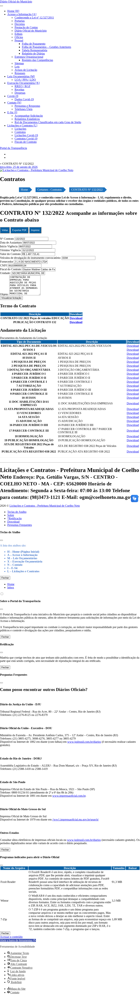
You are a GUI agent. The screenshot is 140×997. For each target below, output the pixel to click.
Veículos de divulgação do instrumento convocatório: (30, 257)
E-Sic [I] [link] (12, 112)
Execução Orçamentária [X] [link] (23, 83)
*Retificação (14, 518)
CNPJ (4, 265)
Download (13, 521)
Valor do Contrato (10, 254)
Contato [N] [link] (14, 102)
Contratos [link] (20, 132)
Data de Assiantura (11, 242)
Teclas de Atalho (16, 511)
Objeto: (4, 294)
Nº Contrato (7, 238)
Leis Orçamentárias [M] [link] (21, 76)
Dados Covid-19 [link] (24, 99)
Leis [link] (17, 66)
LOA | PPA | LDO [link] (25, 79)
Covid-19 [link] (12, 96)
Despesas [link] (20, 92)
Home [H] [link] (13, 11)
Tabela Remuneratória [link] (34, 50)
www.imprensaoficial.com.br (68, 795)
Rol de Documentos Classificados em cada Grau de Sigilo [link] (48, 122)
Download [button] (76, 318)
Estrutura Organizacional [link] (29, 56)
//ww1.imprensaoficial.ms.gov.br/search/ (75, 819)
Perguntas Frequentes (19, 524)
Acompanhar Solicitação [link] (29, 115)
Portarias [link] (20, 20)
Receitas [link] (19, 89)
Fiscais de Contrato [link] (26, 141)
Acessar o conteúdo (11, 936)
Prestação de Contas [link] (26, 27)
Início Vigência (9, 246)
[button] (18, 940)
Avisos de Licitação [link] (26, 69)
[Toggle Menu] (1, 5)
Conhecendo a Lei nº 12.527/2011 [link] (34, 17)
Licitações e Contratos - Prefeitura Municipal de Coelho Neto (44, 505)
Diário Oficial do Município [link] (31, 30)
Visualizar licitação (11, 298)
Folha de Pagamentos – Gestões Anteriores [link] (46, 47)
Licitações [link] (20, 128)
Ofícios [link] (19, 37)
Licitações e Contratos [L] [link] (22, 125)
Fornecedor (7, 261)
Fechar (5, 577)
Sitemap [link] (19, 63)
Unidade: (5, 273)
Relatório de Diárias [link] (33, 53)
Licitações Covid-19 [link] (26, 135)
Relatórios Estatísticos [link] (27, 118)
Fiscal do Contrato (11, 269)
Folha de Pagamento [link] (33, 43)
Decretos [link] (20, 24)
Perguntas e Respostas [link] (27, 105)
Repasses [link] (20, 73)
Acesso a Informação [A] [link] (21, 14)
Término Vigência (11, 250)
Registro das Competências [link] (37, 60)
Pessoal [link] (19, 40)
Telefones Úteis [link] (23, 109)
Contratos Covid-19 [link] (26, 138)
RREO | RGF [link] (22, 86)
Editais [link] (18, 33)
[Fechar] (1, 540)
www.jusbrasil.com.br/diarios (84, 741)
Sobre (10, 515)
